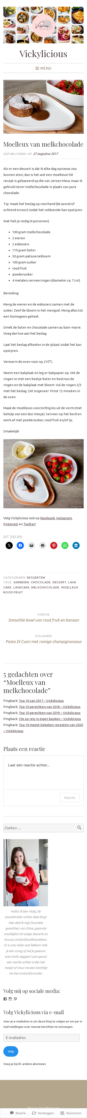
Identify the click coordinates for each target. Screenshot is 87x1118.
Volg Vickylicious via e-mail (33, 1012)
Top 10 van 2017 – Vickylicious (41, 701)
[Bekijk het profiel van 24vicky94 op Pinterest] (15, 999)
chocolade (41, 582)
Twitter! (29, 524)
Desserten (36, 577)
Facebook (47, 518)
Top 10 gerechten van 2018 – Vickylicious (50, 707)
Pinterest (10, 524)
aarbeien (21, 582)
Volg (11, 1051)
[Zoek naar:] (43, 828)
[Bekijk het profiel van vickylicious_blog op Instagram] (10, 999)
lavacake (21, 587)
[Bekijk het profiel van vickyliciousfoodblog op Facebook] (5, 999)
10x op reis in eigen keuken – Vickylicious (50, 719)
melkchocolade (45, 587)
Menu (46, 68)
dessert (60, 582)
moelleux (70, 587)
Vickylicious (43, 53)
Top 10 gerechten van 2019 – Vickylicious (50, 713)
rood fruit (13, 592)
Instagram (64, 518)
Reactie (69, 797)
